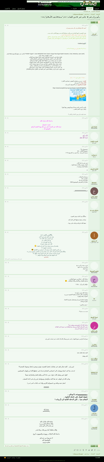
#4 (5, 146)
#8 (5, 201)
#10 (6, 262)
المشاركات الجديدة (95, 11)
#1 (5, 25)
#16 (6, 350)
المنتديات (89, 8)
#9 (5, 232)
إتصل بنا (18, 457)
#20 (6, 418)
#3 (5, 132)
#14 (6, 322)
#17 (6, 363)
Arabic (97, 457)
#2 (5, 118)
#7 (5, 188)
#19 (6, 405)
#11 (6, 276)
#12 (6, 290)
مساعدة (13, 457)
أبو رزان (97, 19)
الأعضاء (75, 8)
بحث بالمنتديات (86, 11)
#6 (5, 174)
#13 (6, 308)
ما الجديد (82, 8)
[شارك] (8, 25)
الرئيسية (96, 8)
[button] (79, 8)
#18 (6, 391)
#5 (5, 160)
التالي (93, 22)
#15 (6, 336)
